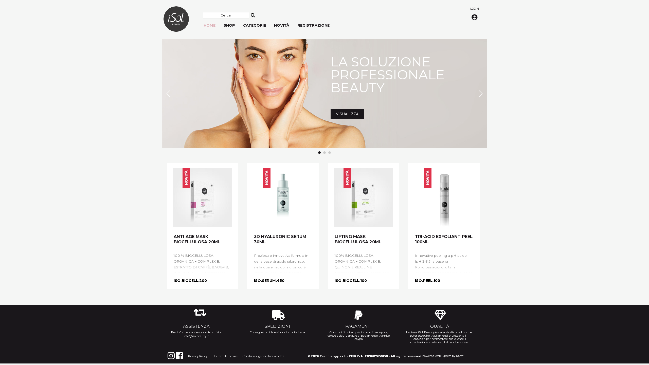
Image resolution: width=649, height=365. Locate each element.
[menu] (266, 23)
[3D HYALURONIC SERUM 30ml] (283, 197)
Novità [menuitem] (281, 25)
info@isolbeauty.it (196, 336)
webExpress (443, 356)
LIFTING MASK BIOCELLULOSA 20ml (358, 239)
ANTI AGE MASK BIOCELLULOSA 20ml (197, 239)
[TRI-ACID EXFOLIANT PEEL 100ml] (444, 197)
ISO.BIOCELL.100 (351, 280)
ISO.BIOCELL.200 (190, 280)
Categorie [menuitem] (254, 25)
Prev (169, 94)
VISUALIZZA (192, 111)
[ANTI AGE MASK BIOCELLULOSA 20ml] (202, 197)
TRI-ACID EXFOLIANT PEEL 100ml (444, 239)
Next (480, 94)
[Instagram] (171, 356)
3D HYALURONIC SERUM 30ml (280, 239)
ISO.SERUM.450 (269, 280)
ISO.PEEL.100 (427, 280)
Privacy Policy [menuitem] (197, 356)
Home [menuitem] (209, 25)
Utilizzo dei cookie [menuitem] (225, 356)
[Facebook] (179, 356)
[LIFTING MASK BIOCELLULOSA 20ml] (363, 197)
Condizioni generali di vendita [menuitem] (263, 356)
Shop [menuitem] (229, 25)
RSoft (460, 356)
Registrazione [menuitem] (313, 25)
